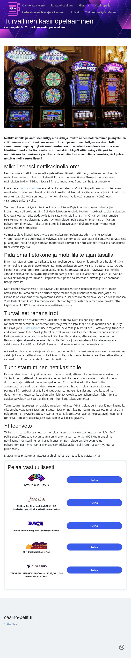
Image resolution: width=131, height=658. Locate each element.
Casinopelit (102, 5)
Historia (84, 5)
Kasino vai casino (33, 5)
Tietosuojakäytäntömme (100, 12)
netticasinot (27, 188)
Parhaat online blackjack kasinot (43, 12)
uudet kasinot (31, 328)
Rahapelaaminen (62, 5)
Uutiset (74, 12)
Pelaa (94, 480)
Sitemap (12, 623)
